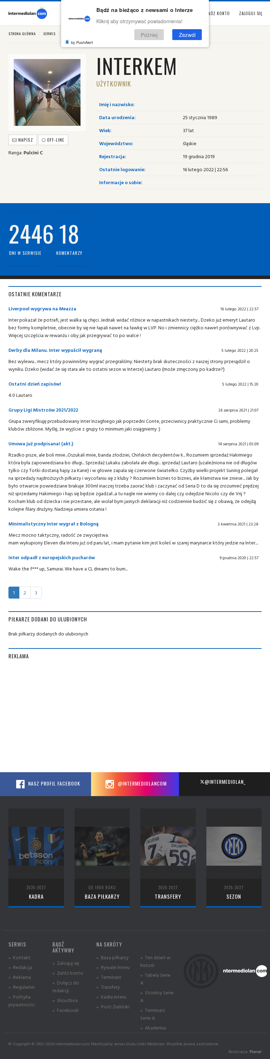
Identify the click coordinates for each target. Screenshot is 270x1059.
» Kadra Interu (111, 996)
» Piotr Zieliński (112, 1006)
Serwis (49, 33)
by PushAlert (82, 42)
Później (149, 34)
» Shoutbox (65, 1000)
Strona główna (22, 33)
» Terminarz (108, 977)
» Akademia (153, 1027)
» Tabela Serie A (155, 978)
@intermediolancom (141, 783)
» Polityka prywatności (21, 1000)
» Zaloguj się (65, 963)
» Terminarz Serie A (152, 1013)
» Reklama (19, 977)
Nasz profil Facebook (53, 783)
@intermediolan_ (225, 781)
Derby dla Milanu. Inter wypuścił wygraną (55, 350)
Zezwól (187, 34)
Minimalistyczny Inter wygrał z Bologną (53, 523)
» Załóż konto (67, 972)
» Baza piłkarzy (112, 957)
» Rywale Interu (113, 967)
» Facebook (65, 1010)
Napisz (25, 140)
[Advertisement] (135, 716)
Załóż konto (217, 13)
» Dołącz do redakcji (65, 986)
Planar (256, 1051)
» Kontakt (19, 957)
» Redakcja (20, 967)
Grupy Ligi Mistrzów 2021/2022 (43, 409)
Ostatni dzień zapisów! (34, 383)
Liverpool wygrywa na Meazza (42, 308)
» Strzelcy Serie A (157, 996)
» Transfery (108, 986)
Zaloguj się (250, 13)
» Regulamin (21, 986)
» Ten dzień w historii (155, 961)
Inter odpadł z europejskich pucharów (51, 557)
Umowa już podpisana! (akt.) (40, 443)
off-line (55, 140)
